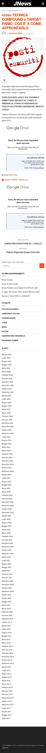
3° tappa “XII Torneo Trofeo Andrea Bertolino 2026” (21, 292)
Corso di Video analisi (10, 284)
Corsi (21, 11)
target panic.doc (10, 174)
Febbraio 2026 (7, 375)
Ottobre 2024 (7, 430)
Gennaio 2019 (7, 649)
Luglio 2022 (6, 519)
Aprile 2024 (6, 447)
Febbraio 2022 (7, 536)
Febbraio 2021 (7, 574)
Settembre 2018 (8, 663)
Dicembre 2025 (7, 382)
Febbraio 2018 (7, 687)
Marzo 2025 (6, 413)
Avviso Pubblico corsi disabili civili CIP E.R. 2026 (20, 288)
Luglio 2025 (6, 399)
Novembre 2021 (8, 547)
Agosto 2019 (6, 625)
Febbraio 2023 (7, 495)
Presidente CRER (15, 33)
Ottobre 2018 (7, 660)
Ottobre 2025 (7, 389)
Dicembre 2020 (7, 581)
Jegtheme (5, 748)
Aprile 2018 (6, 680)
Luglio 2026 (6, 358)
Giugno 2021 (6, 564)
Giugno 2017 (6, 711)
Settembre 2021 (8, 553)
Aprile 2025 (6, 409)
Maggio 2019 (7, 636)
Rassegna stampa (10, 340)
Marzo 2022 (6, 533)
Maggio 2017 (7, 715)
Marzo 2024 (6, 450)
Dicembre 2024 (7, 423)
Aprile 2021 (6, 570)
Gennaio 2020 (7, 615)
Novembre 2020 (8, 584)
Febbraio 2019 (7, 646)
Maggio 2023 (7, 485)
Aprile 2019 (6, 639)
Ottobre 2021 (7, 550)
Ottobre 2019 (7, 622)
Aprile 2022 (6, 529)
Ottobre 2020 (7, 588)
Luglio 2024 (6, 437)
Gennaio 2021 (7, 577)
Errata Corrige (7, 280)
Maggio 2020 (7, 601)
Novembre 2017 (8, 698)
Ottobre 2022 (7, 509)
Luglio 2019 (6, 629)
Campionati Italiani (11, 313)
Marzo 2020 (6, 608)
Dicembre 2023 (7, 461)
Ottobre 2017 (7, 701)
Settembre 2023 (8, 471)
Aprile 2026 (6, 368)
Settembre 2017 (8, 704)
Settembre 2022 (8, 512)
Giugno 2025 (6, 402)
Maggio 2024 (7, 443)
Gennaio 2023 (7, 498)
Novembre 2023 (8, 464)
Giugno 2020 (6, 598)
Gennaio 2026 (7, 378)
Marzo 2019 (6, 643)
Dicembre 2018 (7, 653)
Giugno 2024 (6, 440)
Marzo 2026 (6, 371)
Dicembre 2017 (7, 694)
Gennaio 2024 (7, 457)
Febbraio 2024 (7, 454)
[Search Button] (42, 265)
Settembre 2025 (8, 392)
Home (4, 11)
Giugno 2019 (6, 632)
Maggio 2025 (7, 406)
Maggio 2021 (7, 567)
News (4, 327)
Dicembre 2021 (7, 543)
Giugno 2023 (6, 481)
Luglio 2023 (6, 478)
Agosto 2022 (6, 516)
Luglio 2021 (6, 560)
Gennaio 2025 (7, 419)
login (9, 262)
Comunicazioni (12, 11)
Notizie (5, 331)
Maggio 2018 (7, 677)
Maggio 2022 (7, 526)
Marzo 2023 (6, 492)
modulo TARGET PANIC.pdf (16, 179)
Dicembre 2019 (7, 619)
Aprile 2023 (6, 488)
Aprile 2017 (6, 718)
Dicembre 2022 (7, 502)
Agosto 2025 (6, 395)
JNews (9, 745)
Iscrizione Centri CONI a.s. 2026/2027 (16, 296)
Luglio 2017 (6, 708)
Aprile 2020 (6, 605)
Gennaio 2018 (7, 691)
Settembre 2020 (8, 591)
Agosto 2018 (6, 667)
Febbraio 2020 (7, 612)
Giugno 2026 (6, 361)
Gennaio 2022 (7, 540)
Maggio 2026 (7, 364)
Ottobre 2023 (7, 467)
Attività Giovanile (10, 309)
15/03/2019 (29, 33)
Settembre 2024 (8, 433)
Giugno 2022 (6, 522)
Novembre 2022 (8, 505)
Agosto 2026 (6, 354)
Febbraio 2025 (7, 416)
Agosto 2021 (6, 557)
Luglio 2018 (6, 670)
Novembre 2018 (8, 656)
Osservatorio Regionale (13, 336)
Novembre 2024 (8, 426)
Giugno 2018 (6, 674)
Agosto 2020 (6, 595)
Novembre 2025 (8, 385)
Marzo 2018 (6, 684)
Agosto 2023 (6, 474)
